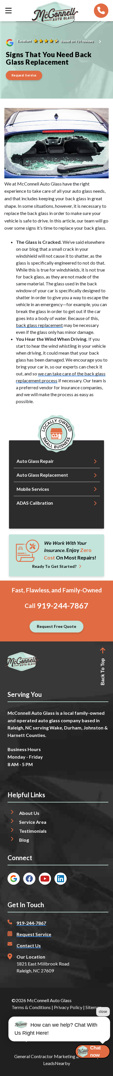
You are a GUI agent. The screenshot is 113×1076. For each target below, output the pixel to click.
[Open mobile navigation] (8, 10)
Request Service (34, 934)
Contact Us (29, 945)
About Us (29, 813)
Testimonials (33, 831)
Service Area (32, 822)
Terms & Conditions (31, 1007)
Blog (24, 840)
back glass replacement (39, 325)
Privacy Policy (68, 1007)
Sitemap (93, 1007)
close (103, 1012)
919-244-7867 (62, 605)
